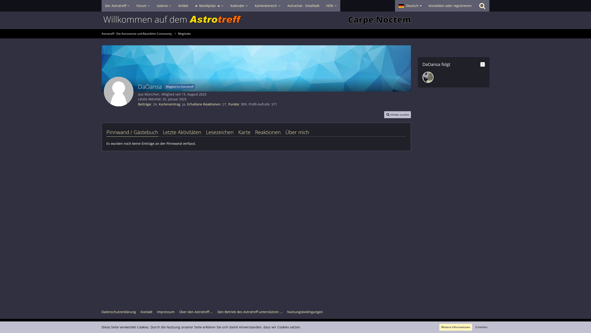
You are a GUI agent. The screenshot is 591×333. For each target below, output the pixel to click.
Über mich (297, 132)
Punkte (233, 104)
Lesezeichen (220, 132)
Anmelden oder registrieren (450, 5)
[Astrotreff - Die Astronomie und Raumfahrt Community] (295, 20)
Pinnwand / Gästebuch (132, 132)
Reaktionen (268, 132)
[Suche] (482, 6)
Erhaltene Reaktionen (203, 104)
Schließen (481, 327)
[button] (410, 6)
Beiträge (144, 104)
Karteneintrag (169, 104)
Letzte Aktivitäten (182, 132)
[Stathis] (428, 77)
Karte (244, 132)
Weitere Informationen (455, 327)
